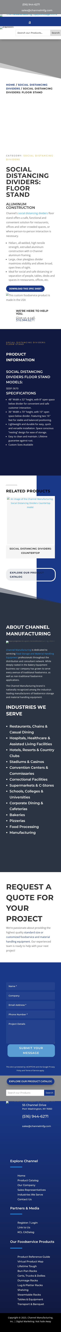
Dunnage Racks (28, 1280)
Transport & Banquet (31, 1304)
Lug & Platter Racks (30, 1285)
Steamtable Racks (29, 1294)
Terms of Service (32, 1070)
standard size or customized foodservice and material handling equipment (28, 937)
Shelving (23, 1289)
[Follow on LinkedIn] (17, 1138)
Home (10, 84)
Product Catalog (28, 1180)
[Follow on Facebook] (43, 1138)
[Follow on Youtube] (26, 1138)
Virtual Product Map (30, 1261)
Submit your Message (31, 1050)
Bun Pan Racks (27, 1271)
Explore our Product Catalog (27, 574)
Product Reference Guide (34, 1256)
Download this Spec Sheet (25, 288)
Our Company (26, 1185)
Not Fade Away (43, 1321)
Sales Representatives (32, 1189)
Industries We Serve (30, 1194)
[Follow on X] (35, 1138)
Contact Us (25, 1199)
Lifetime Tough (27, 1266)
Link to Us (24, 1227)
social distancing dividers (33, 213)
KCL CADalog (26, 1232)
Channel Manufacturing (18, 649)
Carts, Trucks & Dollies (31, 1275)
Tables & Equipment (30, 1299)
